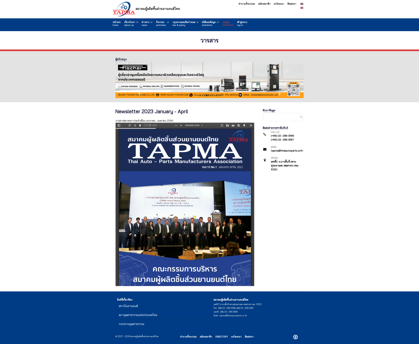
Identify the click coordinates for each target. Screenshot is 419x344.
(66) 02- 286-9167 (245, 308)
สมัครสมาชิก (264, 3)
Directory (221, 336)
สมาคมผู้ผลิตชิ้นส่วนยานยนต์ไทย (157, 9)
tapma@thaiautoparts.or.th (233, 315)
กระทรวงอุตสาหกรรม (131, 324)
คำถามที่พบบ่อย (247, 3)
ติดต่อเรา (291, 3)
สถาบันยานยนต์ (128, 306)
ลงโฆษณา (279, 3)
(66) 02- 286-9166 (226, 308)
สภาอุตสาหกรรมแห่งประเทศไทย (138, 315)
